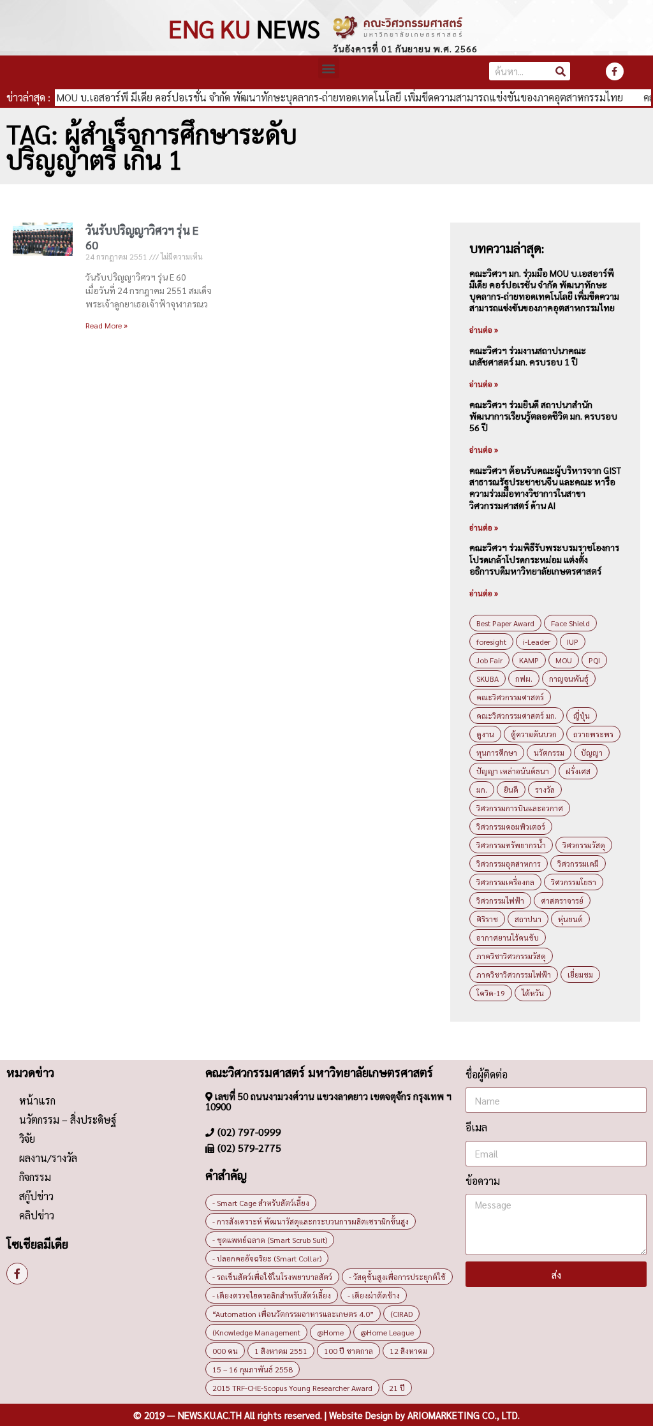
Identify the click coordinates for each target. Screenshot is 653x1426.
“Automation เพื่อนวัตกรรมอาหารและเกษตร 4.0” (293, 1314)
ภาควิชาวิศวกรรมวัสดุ (511, 956)
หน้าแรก (37, 1100)
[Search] (561, 71)
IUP (572, 641)
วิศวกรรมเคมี (578, 863)
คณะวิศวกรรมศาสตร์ (510, 697)
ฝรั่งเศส (578, 771)
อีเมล (476, 1127)
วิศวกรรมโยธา (573, 882)
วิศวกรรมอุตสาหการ (508, 863)
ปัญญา (592, 752)
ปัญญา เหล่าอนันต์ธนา (512, 771)
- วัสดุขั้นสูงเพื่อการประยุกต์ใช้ (397, 1277)
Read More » (106, 325)
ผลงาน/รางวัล (48, 1158)
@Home (330, 1332)
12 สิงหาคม (408, 1351)
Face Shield (570, 623)
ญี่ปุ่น (581, 715)
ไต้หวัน (533, 993)
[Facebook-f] (615, 71)
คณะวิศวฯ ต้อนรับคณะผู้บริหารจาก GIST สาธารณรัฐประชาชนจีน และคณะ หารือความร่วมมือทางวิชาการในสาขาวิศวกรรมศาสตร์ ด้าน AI (545, 487)
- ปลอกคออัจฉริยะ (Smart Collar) (266, 1258)
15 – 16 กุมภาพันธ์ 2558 (252, 1369)
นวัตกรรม (549, 752)
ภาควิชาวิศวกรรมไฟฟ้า (513, 974)
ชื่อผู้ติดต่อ (487, 1074)
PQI (594, 660)
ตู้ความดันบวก (534, 734)
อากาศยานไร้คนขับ (507, 937)
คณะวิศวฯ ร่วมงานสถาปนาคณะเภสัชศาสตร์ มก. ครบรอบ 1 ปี (527, 355)
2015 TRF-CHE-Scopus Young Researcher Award (292, 1388)
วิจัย (27, 1138)
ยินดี (511, 789)
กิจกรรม (35, 1177)
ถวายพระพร (593, 734)
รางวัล (545, 789)
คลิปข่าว (36, 1215)
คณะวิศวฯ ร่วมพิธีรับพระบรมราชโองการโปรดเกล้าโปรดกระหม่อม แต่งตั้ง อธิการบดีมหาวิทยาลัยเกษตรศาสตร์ (544, 558)
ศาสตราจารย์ (562, 900)
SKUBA (487, 678)
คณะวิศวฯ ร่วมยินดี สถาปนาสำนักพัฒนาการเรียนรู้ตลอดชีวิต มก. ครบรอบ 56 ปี (543, 416)
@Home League (387, 1332)
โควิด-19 (490, 993)
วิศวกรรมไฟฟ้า (500, 900)
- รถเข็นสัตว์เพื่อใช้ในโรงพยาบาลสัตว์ (272, 1277)
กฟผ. (523, 678)
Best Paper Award (505, 623)
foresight (491, 641)
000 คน (225, 1351)
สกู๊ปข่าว (36, 1196)
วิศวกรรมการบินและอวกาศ (519, 808)
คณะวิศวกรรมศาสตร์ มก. (516, 715)
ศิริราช (487, 919)
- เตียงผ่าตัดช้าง (374, 1295)
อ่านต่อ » (483, 330)
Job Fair (489, 660)
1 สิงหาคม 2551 (280, 1351)
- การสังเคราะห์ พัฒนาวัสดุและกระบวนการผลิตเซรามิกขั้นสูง (310, 1221)
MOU (563, 660)
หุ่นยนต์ (570, 919)
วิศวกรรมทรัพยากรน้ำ (511, 845)
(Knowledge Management (256, 1332)
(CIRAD (401, 1314)
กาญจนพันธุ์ (569, 678)
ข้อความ (483, 1180)
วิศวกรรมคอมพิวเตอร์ (510, 826)
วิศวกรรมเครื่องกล (505, 882)
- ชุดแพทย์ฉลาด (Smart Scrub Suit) (269, 1240)
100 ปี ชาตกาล (348, 1351)
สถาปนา (528, 919)
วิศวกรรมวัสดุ (583, 845)
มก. (481, 789)
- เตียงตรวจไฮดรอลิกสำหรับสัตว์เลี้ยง (271, 1295)
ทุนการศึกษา (496, 752)
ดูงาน (485, 734)
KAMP (529, 660)
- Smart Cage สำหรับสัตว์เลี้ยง (260, 1203)
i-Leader (536, 641)
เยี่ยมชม (580, 974)
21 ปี (397, 1388)
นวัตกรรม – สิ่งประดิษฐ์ (67, 1119)
